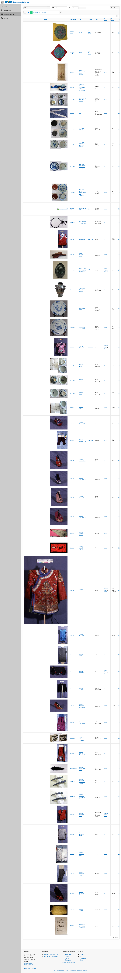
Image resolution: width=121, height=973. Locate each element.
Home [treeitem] (5, 6)
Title (83, 19)
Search (82, 954)
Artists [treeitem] (6, 18)
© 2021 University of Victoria (61, 970)
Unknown (90, 239)
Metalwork (72, 222)
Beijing (106, 345)
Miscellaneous (73, 768)
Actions (82, 8)
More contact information (30, 968)
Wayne (90, 270)
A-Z (81, 956)
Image (45, 19)
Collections (73, 19)
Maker (90, 19)
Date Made (112, 19)
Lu (88, 209)
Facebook (68, 954)
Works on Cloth (72, 209)
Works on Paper (72, 32)
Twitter (67, 956)
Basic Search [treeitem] (7, 10)
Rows (70, 8)
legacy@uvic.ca (28, 963)
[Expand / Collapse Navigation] (2, 2)
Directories (83, 958)
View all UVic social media (68, 962)
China (105, 72)
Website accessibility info (50, 954)
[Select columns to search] (25, 7)
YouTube (67, 958)
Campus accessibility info (50, 956)
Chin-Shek (89, 33)
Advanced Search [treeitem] (9, 14)
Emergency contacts (82, 970)
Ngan (89, 269)
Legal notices (72, 970)
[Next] (117, 16)
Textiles (72, 72)
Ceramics (72, 99)
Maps (81, 960)
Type (96, 19)
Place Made (105, 19)
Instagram (68, 960)
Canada (106, 271)
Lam (89, 30)
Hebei (105, 347)
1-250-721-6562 (28, 964)
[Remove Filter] (61, 12)
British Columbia (106, 269)
